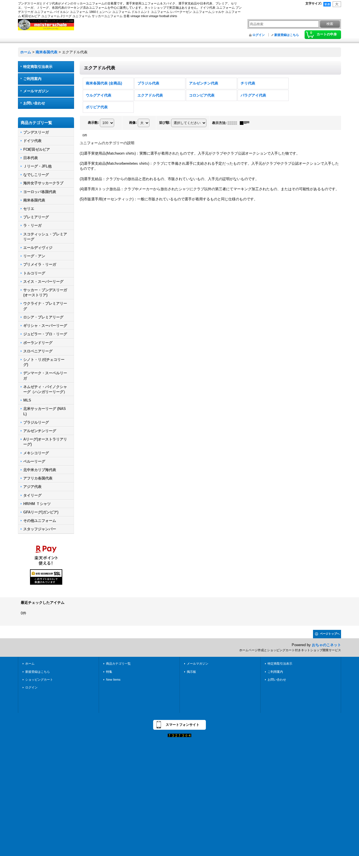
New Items (113, 679)
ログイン (258, 34)
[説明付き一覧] (246, 123)
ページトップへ (330, 633)
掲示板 (191, 671)
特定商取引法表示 (37, 67)
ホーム (29, 663)
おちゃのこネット (326, 645)
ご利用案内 (32, 79)
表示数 (93, 123)
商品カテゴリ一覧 (118, 663)
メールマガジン (36, 91)
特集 (109, 671)
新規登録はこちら (286, 34)
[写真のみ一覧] (233, 123)
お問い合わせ (34, 103)
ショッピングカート (39, 679)
